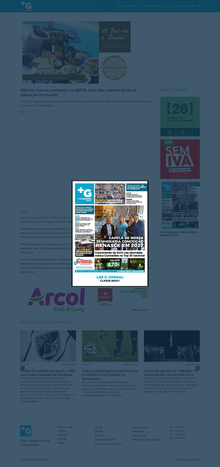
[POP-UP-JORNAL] (110, 182)
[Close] (143, 186)
